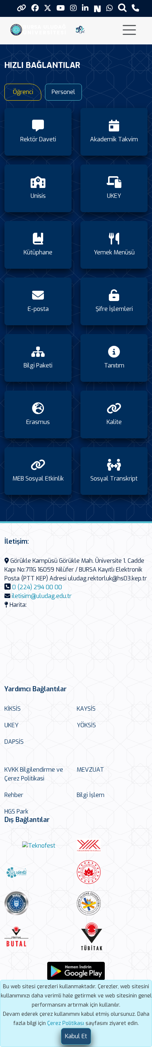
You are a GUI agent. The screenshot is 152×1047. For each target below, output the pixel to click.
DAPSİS (14, 742)
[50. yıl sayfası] (80, 29)
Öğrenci (23, 92)
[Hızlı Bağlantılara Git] (21, 8)
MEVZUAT (90, 770)
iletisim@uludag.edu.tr (42, 596)
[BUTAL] (38, 936)
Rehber (13, 795)
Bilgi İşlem (90, 795)
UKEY (11, 725)
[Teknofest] (38, 845)
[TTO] (111, 903)
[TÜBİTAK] (111, 936)
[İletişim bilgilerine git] (135, 8)
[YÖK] (111, 845)
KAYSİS (86, 709)
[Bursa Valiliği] (111, 872)
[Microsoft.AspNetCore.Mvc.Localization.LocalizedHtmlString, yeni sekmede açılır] (76, 971)
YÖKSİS (86, 725)
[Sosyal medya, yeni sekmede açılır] (35, 8)
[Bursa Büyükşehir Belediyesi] (38, 903)
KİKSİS (12, 709)
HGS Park (16, 811)
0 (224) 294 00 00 (37, 587)
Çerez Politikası (65, 1023)
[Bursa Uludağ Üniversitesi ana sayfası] (39, 29)
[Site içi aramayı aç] (122, 7)
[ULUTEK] (38, 872)
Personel (63, 92)
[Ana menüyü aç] (129, 30)
